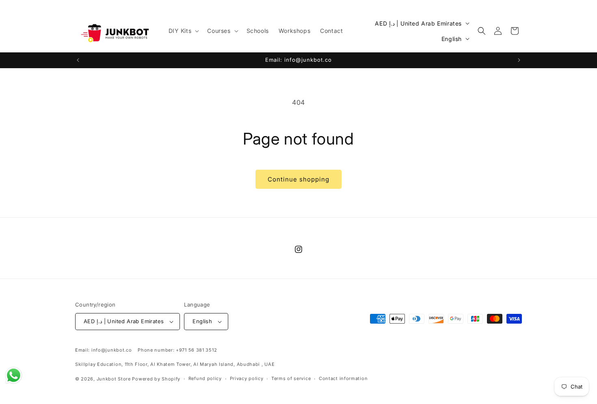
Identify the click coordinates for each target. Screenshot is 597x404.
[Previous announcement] (78, 60)
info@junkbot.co (111, 350)
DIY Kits (180, 30)
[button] (183, 30)
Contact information (343, 378)
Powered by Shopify (156, 379)
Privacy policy (247, 378)
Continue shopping (298, 179)
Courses (218, 30)
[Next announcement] (519, 60)
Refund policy (205, 378)
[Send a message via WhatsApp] (13, 375)
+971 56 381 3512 (196, 350)
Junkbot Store (114, 379)
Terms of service (291, 378)
